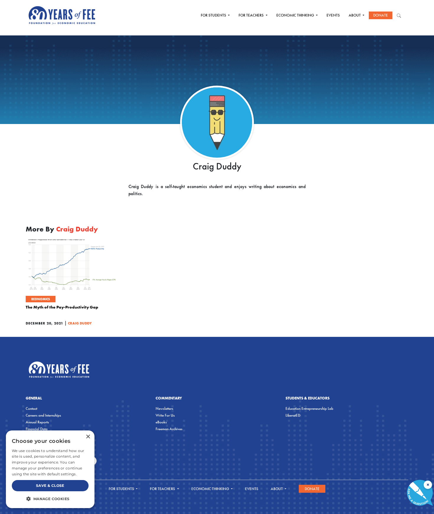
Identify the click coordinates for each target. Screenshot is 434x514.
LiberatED (292, 415)
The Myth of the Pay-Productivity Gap (62, 307)
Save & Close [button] (50, 485)
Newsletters (164, 408)
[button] (50, 498)
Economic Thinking (295, 15)
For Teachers (252, 15)
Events (333, 15)
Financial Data (37, 429)
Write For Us (165, 415)
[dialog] (50, 469)
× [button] (88, 437)
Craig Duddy (80, 323)
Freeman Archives (169, 429)
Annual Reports (37, 422)
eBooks (161, 422)
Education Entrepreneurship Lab (309, 408)
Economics (40, 299)
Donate (380, 15)
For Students (214, 15)
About (355, 15)
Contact (31, 408)
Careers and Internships (43, 415)
